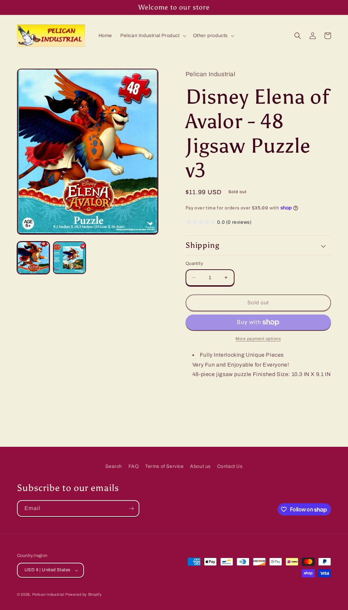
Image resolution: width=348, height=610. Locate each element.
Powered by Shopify (83, 594)
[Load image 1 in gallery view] (33, 257)
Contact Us (230, 466)
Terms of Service (164, 466)
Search (113, 466)
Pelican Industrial (48, 594)
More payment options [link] (258, 338)
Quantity (194, 263)
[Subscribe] (131, 508)
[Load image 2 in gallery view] (69, 257)
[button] (152, 36)
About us (200, 466)
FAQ (133, 466)
